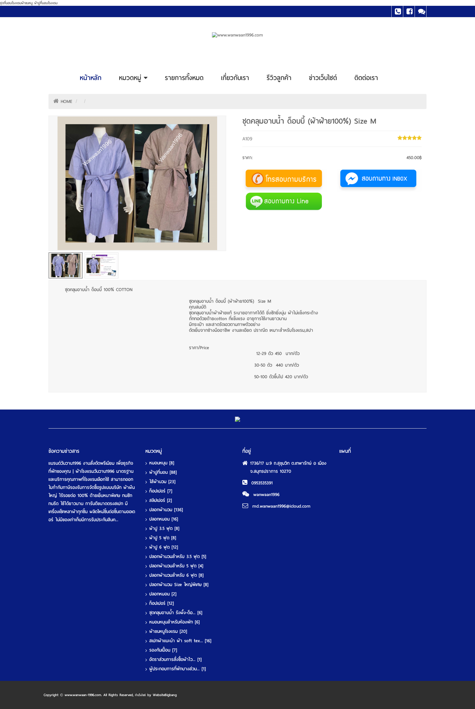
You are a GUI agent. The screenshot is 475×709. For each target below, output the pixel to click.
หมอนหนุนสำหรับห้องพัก (174, 622)
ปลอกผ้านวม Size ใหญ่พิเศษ (178, 584)
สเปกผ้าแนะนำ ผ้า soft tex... (180, 640)
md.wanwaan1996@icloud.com (281, 506)
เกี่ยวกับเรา (235, 77)
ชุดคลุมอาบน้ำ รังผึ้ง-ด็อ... (175, 612)
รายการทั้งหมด (184, 77)
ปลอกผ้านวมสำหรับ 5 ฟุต (176, 566)
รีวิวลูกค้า (279, 77)
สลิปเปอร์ (160, 500)
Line (420, 11)
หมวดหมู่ (131, 77)
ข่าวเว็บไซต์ (323, 77)
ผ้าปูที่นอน (163, 472)
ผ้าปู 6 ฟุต (163, 547)
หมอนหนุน (161, 463)
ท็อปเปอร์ (160, 491)
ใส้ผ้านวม (162, 481)
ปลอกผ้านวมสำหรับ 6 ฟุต (176, 575)
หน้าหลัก (90, 77)
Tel (397, 11)
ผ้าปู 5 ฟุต (162, 538)
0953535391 (262, 483)
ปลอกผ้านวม (166, 509)
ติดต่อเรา (366, 77)
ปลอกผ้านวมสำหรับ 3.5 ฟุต (177, 556)
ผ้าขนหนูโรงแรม (168, 631)
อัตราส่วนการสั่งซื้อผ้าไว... (175, 659)
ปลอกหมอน (163, 519)
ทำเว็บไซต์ (140, 695)
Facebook (409, 11)
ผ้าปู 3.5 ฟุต (164, 528)
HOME (66, 101)
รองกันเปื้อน (163, 650)
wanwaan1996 (266, 494)
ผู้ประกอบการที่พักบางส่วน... (177, 669)
